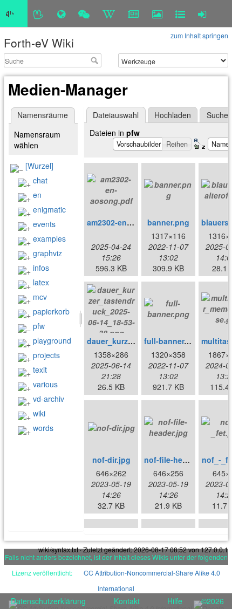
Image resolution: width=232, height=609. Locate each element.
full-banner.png (172, 341)
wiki (39, 413)
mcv (40, 296)
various (45, 384)
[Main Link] (14, 13)
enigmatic (49, 209)
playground (52, 340)
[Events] (84, 13)
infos (41, 267)
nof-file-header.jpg (178, 459)
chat (40, 180)
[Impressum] (180, 13)
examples (49, 238)
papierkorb (51, 311)
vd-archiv (48, 398)
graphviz (47, 253)
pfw (39, 325)
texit (40, 369)
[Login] (202, 13)
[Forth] (39, 13)
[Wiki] (108, 13)
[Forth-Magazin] (133, 13)
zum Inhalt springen (199, 35)
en (37, 194)
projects (46, 355)
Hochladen (172, 115)
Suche (96, 60)
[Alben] (157, 13)
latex (41, 282)
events (44, 223)
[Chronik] (61, 13)
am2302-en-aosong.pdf (129, 222)
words (43, 427)
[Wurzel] (39, 165)
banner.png (168, 222)
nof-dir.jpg (111, 459)
